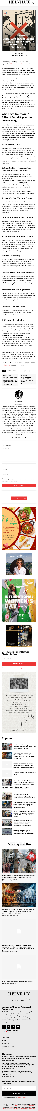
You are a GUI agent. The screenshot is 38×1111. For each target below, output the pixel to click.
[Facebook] (13, 437)
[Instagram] (16, 437)
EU (13, 35)
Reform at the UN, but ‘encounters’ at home (17, 981)
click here (7, 365)
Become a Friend (18, 663)
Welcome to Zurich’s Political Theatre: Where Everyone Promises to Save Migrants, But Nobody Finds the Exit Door (25, 755)
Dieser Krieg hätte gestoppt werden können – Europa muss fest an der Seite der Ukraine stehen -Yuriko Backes (24, 813)
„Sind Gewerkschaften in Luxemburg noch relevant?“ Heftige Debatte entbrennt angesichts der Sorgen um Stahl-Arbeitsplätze (25, 804)
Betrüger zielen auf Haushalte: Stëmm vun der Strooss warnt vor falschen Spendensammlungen (27, 380)
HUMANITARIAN (11, 370)
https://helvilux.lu (19, 404)
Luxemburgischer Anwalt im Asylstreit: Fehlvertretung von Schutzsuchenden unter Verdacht (24, 831)
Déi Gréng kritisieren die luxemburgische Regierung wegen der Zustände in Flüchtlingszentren (24, 795)
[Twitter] (17, 498)
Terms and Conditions (9, 1108)
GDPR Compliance (30, 1108)
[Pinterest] (21, 498)
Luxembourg (21, 35)
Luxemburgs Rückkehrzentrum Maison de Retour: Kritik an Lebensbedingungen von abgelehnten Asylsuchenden (23, 822)
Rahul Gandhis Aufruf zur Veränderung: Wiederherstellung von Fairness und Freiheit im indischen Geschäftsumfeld (10, 381)
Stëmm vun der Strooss (18, 64)
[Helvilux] (19, 394)
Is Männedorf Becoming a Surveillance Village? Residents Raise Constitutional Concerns (25, 746)
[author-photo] (3, 880)
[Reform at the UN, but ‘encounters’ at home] (7, 773)
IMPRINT (31, 1105)
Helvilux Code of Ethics (21, 1105)
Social (27, 370)
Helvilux (20, 53)
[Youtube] (25, 437)
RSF (11, 1107)
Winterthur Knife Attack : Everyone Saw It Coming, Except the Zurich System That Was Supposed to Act (24, 782)
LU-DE (3, 1060)
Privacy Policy (21, 668)
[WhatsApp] (22, 437)
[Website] (19, 437)
